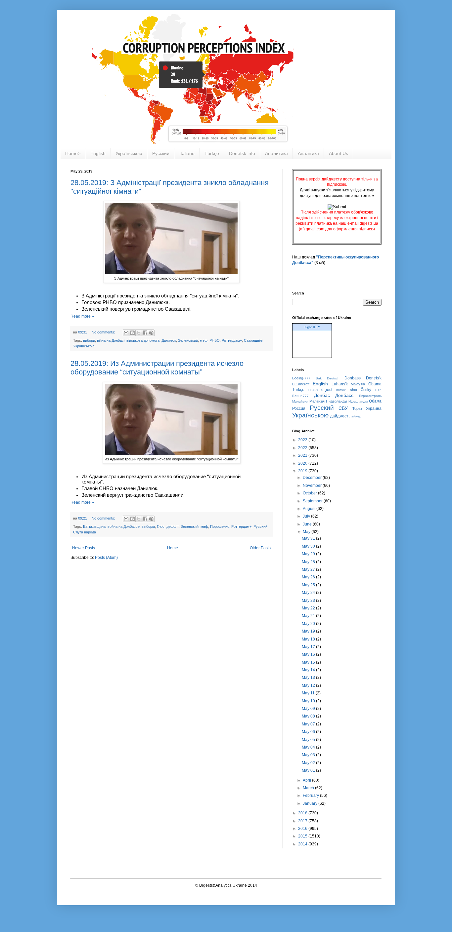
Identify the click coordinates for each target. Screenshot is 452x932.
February (311, 795)
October (310, 493)
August (309, 508)
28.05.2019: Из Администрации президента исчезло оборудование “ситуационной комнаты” (157, 367)
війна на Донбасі (110, 340)
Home (172, 548)
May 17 (309, 646)
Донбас (322, 395)
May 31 (309, 538)
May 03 (309, 755)
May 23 (309, 600)
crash (313, 390)
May (307, 531)
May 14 (309, 670)
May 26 (309, 577)
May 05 (309, 739)
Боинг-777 (300, 396)
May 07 (309, 724)
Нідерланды (358, 401)
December (313, 477)
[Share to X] (138, 333)
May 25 (309, 585)
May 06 (309, 731)
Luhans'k (340, 384)
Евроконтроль (370, 396)
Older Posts (260, 548)
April (307, 780)
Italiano (187, 153)
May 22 (309, 608)
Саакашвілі (253, 340)
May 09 (309, 708)
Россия (298, 408)
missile (341, 390)
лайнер (355, 416)
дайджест (339, 416)
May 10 (309, 701)
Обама (375, 401)
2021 (303, 455)
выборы (148, 526)
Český (366, 390)
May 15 (309, 662)
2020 (303, 463)
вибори (89, 340)
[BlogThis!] (132, 333)
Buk (319, 378)
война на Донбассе (124, 526)
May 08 (309, 716)
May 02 (309, 762)
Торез (357, 408)
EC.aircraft (300, 384)
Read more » (82, 316)
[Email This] (126, 333)
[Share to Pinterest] (151, 333)
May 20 (309, 623)
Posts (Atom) (106, 557)
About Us (338, 153)
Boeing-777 (301, 378)
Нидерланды (336, 401)
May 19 (309, 631)
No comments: (104, 332)
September (313, 501)
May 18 (309, 639)
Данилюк (168, 340)
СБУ (343, 408)
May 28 (309, 562)
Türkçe (211, 153)
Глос (160, 526)
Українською (128, 153)
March (309, 788)
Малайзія (317, 401)
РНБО (214, 340)
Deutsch (333, 378)
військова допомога (142, 340)
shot (353, 390)
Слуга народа (84, 532)
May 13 (309, 677)
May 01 (309, 770)
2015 (303, 836)
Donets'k (374, 378)
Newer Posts (83, 548)
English (98, 153)
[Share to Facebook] (145, 333)
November (313, 485)
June (308, 524)
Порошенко (219, 526)
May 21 (309, 615)
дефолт (172, 526)
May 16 (309, 654)
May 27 (309, 569)
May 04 (309, 747)
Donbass (352, 378)
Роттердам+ (232, 340)
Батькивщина (94, 526)
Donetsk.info (242, 153)
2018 (303, 813)
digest (326, 389)
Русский (160, 153)
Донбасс (344, 395)
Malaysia (358, 384)
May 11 (309, 693)
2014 (303, 844)
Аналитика (276, 153)
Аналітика (308, 153)
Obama (375, 384)
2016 (303, 828)
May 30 (309, 546)
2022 (303, 448)
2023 (303, 440)
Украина (374, 408)
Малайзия (300, 401)
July (307, 516)
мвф (203, 340)
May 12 (309, 685)
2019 (303, 471)
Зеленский (190, 526)
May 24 (309, 592)
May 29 (309, 554)
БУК (378, 390)
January (310, 803)
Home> (72, 153)
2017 (303, 821)
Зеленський (188, 340)
